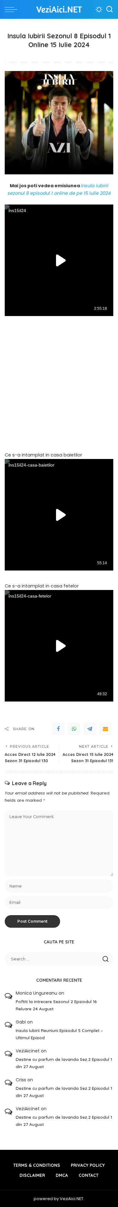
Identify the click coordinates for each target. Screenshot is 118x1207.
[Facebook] (58, 729)
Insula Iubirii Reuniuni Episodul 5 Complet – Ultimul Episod (59, 1034)
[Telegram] (89, 729)
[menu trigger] (12, 9)
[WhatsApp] (74, 729)
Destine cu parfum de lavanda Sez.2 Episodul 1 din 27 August (64, 1063)
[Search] (109, 9)
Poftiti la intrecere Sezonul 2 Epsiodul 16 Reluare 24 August (56, 1005)
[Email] (105, 729)
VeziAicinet (28, 1051)
